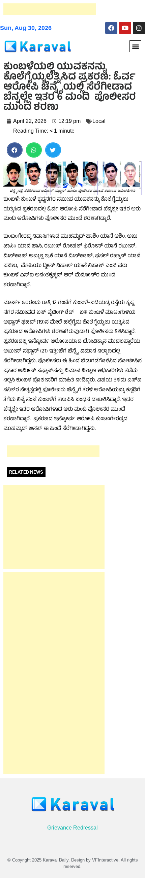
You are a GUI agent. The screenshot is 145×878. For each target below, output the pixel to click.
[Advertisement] (49, 9)
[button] (135, 46)
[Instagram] (139, 28)
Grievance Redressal (72, 828)
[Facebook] (111, 28)
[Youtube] (125, 28)
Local (99, 121)
